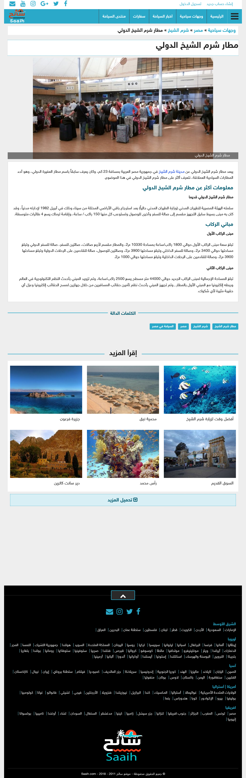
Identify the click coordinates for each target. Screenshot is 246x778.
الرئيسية (216, 16)
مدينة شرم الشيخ (171, 172)
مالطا (160, 651)
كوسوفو (147, 651)
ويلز (205, 651)
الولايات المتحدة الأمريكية (218, 693)
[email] (12, 4)
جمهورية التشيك (46, 645)
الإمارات (230, 630)
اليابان (219, 672)
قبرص (119, 651)
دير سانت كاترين (67, 483)
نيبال (35, 672)
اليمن (201, 678)
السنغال (91, 714)
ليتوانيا (168, 645)
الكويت (186, 630)
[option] (123, 108)
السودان (76, 714)
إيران (46, 672)
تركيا (142, 645)
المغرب (207, 714)
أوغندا (52, 714)
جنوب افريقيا (177, 714)
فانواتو (51, 693)
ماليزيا (195, 672)
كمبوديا (94, 672)
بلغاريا (25, 651)
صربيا (94, 651)
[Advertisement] (123, 549)
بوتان (162, 678)
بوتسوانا (25, 714)
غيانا (40, 693)
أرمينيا (98, 657)
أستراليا (176, 693)
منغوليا (149, 678)
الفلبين (231, 678)
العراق (101, 630)
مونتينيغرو (191, 651)
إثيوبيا (232, 719)
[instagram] (119, 612)
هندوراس (180, 699)
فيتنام (81, 672)
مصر (198, 30)
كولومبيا (27, 693)
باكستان (188, 678)
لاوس (174, 678)
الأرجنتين (92, 693)
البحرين (114, 630)
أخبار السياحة (162, 16)
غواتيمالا (191, 693)
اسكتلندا (176, 657)
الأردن (200, 630)
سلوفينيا (80, 651)
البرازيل (136, 693)
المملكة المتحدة (99, 645)
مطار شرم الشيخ (225, 326)
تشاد (63, 714)
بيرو (220, 699)
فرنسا (208, 645)
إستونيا (161, 657)
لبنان (164, 630)
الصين (231, 672)
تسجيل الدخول (190, 4)
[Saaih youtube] (23, 4)
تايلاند (207, 672)
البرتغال (195, 645)
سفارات (139, 16)
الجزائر (194, 714)
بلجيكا (232, 657)
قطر (174, 630)
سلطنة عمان (132, 630)
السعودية (214, 630)
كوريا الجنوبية (166, 672)
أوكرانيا (133, 657)
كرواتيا (132, 651)
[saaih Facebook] (65, 4)
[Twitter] (129, 612)
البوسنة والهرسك (198, 657)
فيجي (77, 693)
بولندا (37, 651)
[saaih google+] (44, 4)
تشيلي (65, 693)
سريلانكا (130, 672)
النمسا (26, 645)
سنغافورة (215, 678)
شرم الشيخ (178, 30)
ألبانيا (110, 657)
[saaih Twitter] (56, 4)
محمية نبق (148, 419)
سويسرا (154, 645)
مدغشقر (106, 714)
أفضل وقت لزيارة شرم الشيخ (210, 419)
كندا (147, 693)
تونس (220, 714)
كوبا (194, 699)
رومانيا (49, 651)
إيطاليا (232, 645)
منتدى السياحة (114, 16)
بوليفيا (231, 699)
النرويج (219, 657)
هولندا (66, 645)
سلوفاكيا (64, 651)
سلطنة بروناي (63, 672)
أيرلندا (216, 651)
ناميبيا (39, 714)
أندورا (121, 657)
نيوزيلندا (121, 693)
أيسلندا (147, 657)
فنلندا (107, 651)
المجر (15, 645)
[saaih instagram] (33, 4)
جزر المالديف (112, 672)
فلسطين (151, 630)
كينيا (119, 714)
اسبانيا (181, 645)
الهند (183, 672)
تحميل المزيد (120, 500)
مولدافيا (173, 651)
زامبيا (130, 714)
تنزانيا (160, 714)
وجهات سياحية (191, 16)
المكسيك (160, 693)
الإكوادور (207, 699)
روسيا (131, 645)
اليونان (118, 645)
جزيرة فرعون (70, 419)
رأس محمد (148, 483)
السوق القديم (222, 483)
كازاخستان (21, 672)
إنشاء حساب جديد (220, 4)
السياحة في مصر (162, 326)
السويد (79, 645)
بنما (167, 699)
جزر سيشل (145, 714)
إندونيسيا (147, 672)
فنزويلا (106, 693)
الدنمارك (230, 651)
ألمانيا (220, 645)
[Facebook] (138, 612)
